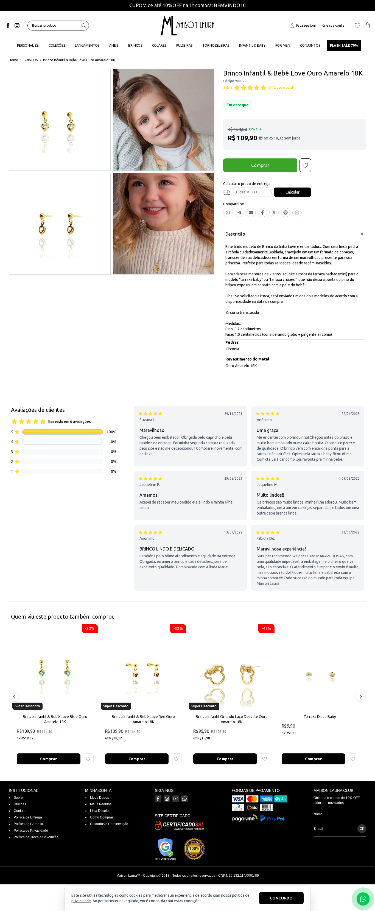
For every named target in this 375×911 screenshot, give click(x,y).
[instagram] (17, 25)
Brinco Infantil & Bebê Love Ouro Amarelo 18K (79, 60)
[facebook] (8, 25)
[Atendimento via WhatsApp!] (363, 899)
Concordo (281, 898)
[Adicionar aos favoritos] (88, 758)
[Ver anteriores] (15, 696)
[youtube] (175, 798)
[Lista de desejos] (357, 25)
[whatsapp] (184, 798)
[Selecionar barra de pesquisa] (83, 25)
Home (13, 60)
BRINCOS (31, 60)
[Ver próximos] (360, 696)
